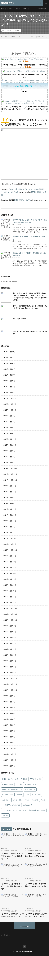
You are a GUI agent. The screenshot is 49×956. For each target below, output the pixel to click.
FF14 (31, 9)
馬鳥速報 (5, 815)
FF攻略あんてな (7, 795)
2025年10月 (7, 410)
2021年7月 (7, 707)
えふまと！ (6, 800)
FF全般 (18, 9)
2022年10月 (7, 620)
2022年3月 (7, 661)
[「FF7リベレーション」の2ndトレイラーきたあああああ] (6, 335)
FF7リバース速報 (35, 779)
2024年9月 (7, 486)
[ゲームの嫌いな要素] (6, 323)
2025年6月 (7, 433)
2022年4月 (7, 655)
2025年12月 (7, 398)
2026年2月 (7, 387)
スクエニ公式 (27, 805)
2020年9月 (7, 766)
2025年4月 (7, 445)
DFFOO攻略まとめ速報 (22, 200)
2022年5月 (7, 649)
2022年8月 (7, 632)
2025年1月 (7, 462)
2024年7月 (7, 497)
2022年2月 (7, 667)
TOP (2, 9)
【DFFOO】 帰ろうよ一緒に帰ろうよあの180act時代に (36, 885)
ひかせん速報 (17, 800)
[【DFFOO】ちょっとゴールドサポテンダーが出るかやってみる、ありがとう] (6, 224)
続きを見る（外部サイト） (24, 86)
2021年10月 (7, 690)
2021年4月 (7, 725)
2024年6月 (7, 503)
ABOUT (9, 9)
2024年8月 (7, 492)
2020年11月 (7, 754)
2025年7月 (7, 427)
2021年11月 (7, 684)
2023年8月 (7, 562)
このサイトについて (7, 935)
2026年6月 (7, 363)
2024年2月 (7, 527)
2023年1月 (7, 602)
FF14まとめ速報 (7, 784)
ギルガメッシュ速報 (31, 800)
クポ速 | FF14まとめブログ (11, 805)
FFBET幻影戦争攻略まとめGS (12, 789)
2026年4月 (7, 375)
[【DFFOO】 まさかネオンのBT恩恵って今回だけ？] (6, 240)
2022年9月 (7, 626)
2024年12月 (7, 468)
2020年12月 (7, 748)
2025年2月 (7, 457)
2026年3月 (7, 381)
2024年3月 (7, 521)
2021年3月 (7, 731)
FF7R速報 (24, 779)
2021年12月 (7, 678)
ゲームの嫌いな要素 (19, 319)
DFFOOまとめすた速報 (10, 779)
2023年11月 (7, 544)
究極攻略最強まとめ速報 (37, 810)
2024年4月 (7, 515)
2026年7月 (7, 357)
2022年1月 (7, 672)
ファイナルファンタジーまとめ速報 (14, 810)
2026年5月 (7, 369)
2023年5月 (7, 579)
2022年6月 (7, 643)
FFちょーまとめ (30, 789)
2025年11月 (7, 404)
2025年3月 (7, 451)
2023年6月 (7, 573)
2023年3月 (7, 591)
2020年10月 (7, 760)
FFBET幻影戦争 (41, 9)
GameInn (19, 795)
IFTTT (27, 795)
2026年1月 (7, 392)
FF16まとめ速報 (30, 784)
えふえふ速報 (36, 795)
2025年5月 (7, 439)
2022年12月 (7, 608)
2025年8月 (7, 422)
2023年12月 (7, 538)
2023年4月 (7, 585)
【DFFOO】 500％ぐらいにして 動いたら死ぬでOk (36, 854)
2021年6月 (7, 713)
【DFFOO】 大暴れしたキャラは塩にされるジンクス (36, 915)
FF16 (25, 9)
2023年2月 (7, 597)
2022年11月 (7, 614)
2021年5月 (7, 719)
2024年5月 (7, 509)
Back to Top (25, 926)
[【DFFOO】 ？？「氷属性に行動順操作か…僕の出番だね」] (6, 257)
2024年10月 (7, 480)
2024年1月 (7, 532)
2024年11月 (7, 474)
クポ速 (43, 800)
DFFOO (16, 30)
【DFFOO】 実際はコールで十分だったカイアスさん (12, 915)
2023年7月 (7, 567)
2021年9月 (7, 696)
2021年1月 (7, 742)
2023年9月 (7, 556)
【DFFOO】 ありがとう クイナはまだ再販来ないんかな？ (11, 886)
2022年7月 (7, 637)
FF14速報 (19, 784)
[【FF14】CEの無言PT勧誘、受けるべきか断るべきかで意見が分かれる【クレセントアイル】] (6, 310)
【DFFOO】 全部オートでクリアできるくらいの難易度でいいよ (12, 856)
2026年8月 (7, 352)
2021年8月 (7, 702)
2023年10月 (7, 550)
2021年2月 (7, 737)
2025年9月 (7, 416)
